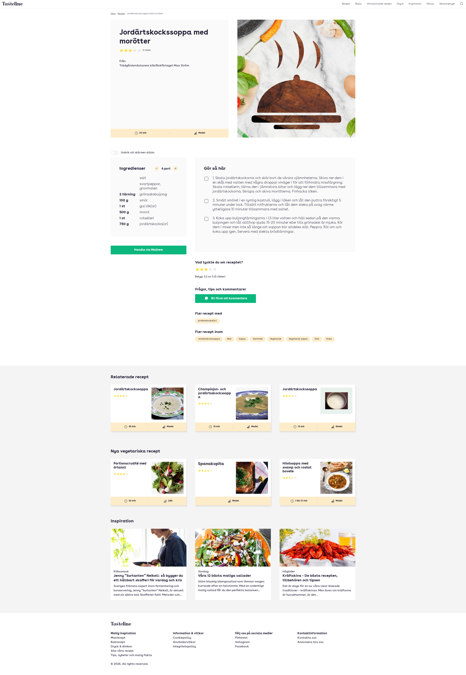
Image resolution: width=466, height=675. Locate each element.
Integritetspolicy (184, 646)
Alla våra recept (122, 651)
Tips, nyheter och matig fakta (131, 655)
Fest (317, 339)
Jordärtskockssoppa (209, 339)
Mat (229, 339)
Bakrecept (118, 642)
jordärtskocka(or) (207, 321)
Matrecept (118, 637)
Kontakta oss (307, 637)
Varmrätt (258, 339)
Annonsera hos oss (310, 642)
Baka (358, 4)
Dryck (400, 4)
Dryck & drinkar (121, 646)
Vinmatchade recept (379, 4)
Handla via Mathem (148, 250)
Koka (329, 339)
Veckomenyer (447, 4)
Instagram (242, 642)
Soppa (242, 339)
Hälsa (430, 4)
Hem (113, 14)
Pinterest (241, 637)
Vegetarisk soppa (298, 339)
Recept (346, 4)
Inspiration (415, 4)
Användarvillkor (184, 642)
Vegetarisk (275, 339)
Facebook (242, 646)
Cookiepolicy (182, 637)
